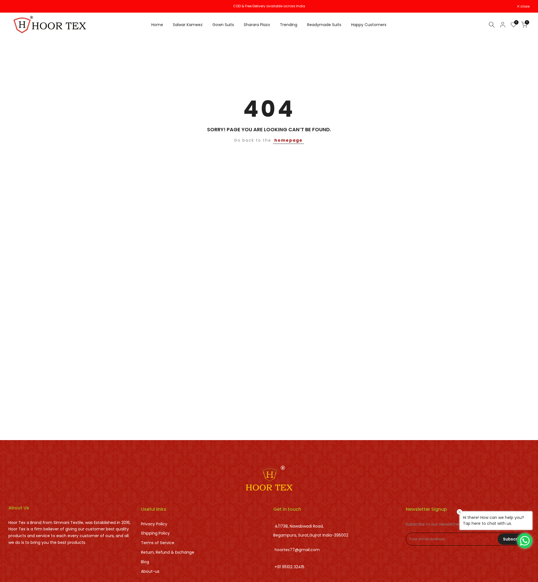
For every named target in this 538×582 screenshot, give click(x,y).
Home (157, 24)
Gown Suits (223, 24)
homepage (288, 140)
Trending (288, 24)
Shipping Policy (155, 533)
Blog (145, 562)
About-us (150, 571)
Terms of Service (157, 543)
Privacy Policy (154, 524)
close (16, 6)
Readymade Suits (324, 24)
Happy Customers (368, 24)
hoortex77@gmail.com (297, 550)
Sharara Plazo (257, 24)
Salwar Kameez (188, 24)
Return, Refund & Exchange (167, 552)
